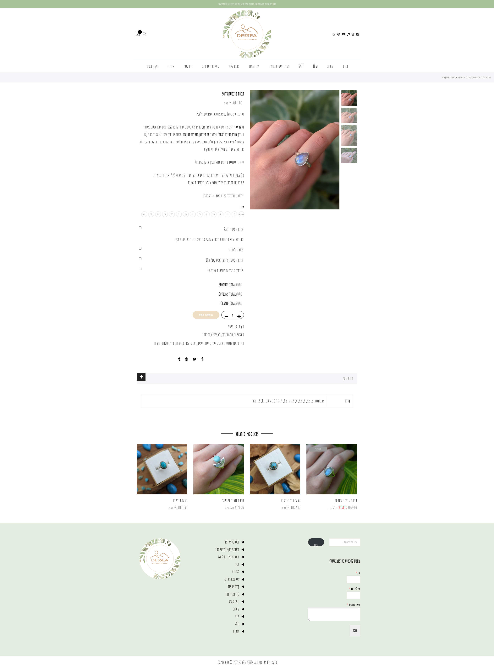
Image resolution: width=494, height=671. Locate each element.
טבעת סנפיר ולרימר (233, 500)
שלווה (165, 343)
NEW (237, 616)
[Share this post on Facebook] (202, 359)
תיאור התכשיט (353, 605)
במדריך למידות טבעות (199, 182)
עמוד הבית (487, 77)
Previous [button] (330, 150)
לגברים (235, 571)
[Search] (144, 34)
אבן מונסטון (231, 343)
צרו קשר (188, 66)
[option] (294, 149)
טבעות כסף (461, 77)
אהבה (220, 343)
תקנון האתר (152, 66)
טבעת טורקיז (180, 500)
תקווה (157, 343)
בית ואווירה (233, 594)
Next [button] (256, 150)
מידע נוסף (348, 378)
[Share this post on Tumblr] (179, 359)
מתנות (330, 66)
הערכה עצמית (189, 343)
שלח (355, 630)
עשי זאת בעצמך (231, 579)
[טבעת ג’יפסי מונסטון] (331, 469)
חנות (345, 66)
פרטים (236, 631)
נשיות (179, 343)
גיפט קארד (233, 601)
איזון (213, 343)
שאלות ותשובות (210, 66)
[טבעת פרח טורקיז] (275, 469)
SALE (301, 66)
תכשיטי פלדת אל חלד (228, 556)
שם (358, 573)
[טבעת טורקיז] (162, 469)
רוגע (171, 343)
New (315, 66)
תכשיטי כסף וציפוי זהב (227, 549)
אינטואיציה (203, 343)
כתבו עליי (234, 66)
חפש (316, 544)
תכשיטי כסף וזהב (474, 77)
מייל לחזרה (354, 589)
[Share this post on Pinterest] (186, 359)
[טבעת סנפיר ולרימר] (218, 469)
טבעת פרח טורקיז (290, 500)
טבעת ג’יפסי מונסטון (345, 500)
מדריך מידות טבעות (279, 66)
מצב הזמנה (254, 66)
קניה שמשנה (233, 586)
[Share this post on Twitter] (194, 359)
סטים (237, 564)
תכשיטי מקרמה (232, 541)
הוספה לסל (206, 314)
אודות (171, 66)
